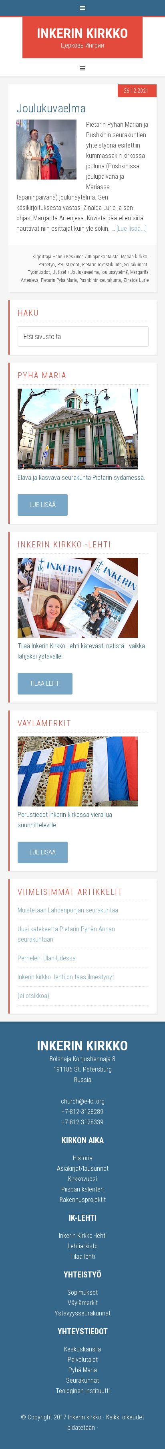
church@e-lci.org (83, 1101)
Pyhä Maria (82, 1370)
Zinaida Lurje (136, 280)
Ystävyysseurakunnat (82, 1313)
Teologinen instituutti (83, 1391)
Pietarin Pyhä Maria (59, 280)
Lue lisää (43, 505)
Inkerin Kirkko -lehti (83, 1235)
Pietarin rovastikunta (102, 264)
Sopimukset (82, 1292)
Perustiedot (68, 264)
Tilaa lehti (45, 683)
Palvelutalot (83, 1359)
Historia (83, 1158)
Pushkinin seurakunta (100, 280)
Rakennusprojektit (83, 1200)
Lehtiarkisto (83, 1246)
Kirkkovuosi (82, 1179)
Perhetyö (46, 264)
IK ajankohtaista (103, 256)
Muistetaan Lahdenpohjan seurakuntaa (68, 910)
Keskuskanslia (82, 1349)
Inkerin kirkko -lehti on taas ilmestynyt (66, 977)
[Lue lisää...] (132, 228)
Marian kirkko (134, 256)
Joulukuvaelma (51, 108)
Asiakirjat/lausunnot (83, 1168)
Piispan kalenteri (82, 1189)
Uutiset (59, 272)
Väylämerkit (83, 1303)
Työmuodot (39, 272)
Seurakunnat (135, 264)
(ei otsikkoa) (33, 996)
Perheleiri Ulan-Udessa (47, 958)
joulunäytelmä (114, 272)
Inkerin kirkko (82, 33)
